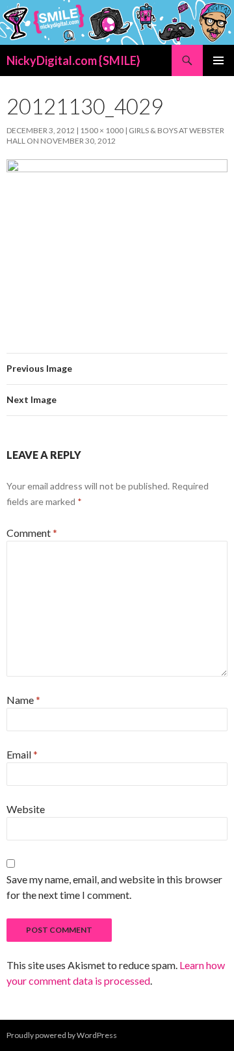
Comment (31, 532)
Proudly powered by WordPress (61, 1035)
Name (23, 700)
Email (22, 754)
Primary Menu (218, 60)
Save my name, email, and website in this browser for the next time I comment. (114, 887)
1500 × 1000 (102, 130)
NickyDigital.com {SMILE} (73, 60)
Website (25, 809)
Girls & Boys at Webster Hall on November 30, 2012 (115, 135)
